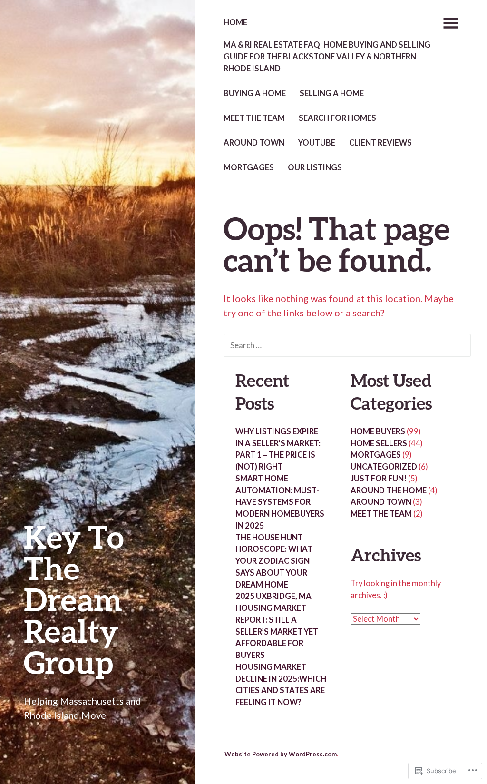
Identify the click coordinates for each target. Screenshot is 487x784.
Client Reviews (380, 142)
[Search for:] (347, 344)
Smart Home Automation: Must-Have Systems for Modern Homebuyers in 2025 (279, 502)
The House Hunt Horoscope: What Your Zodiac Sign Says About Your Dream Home (273, 561)
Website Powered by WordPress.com (280, 754)
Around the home (389, 490)
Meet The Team (254, 118)
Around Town (254, 142)
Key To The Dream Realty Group (74, 599)
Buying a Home (255, 93)
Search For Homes (337, 118)
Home (235, 22)
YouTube (316, 142)
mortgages (249, 167)
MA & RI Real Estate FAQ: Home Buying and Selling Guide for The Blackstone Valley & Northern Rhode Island (327, 56)
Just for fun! (379, 478)
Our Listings (315, 167)
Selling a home (332, 93)
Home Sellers (379, 443)
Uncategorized (384, 466)
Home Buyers (378, 431)
